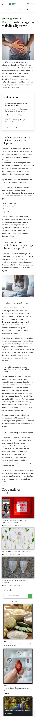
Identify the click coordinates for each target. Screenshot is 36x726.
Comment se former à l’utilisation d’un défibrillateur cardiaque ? (14, 521)
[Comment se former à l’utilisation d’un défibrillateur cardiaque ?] (18, 507)
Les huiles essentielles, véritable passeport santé (17, 551)
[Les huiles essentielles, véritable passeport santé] (18, 538)
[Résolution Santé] (12, 4)
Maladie (5, 685)
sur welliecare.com (23, 157)
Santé (4, 525)
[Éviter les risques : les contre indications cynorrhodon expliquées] (18, 666)
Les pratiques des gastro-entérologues (17, 127)
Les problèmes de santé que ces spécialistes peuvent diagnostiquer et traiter (16, 121)
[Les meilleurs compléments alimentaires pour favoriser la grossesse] (18, 706)
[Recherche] (28, 4)
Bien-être (5, 554)
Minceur (5, 641)
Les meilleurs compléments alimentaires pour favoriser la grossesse (17, 710)
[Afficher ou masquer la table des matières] (25, 97)
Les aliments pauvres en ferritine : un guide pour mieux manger (17, 645)
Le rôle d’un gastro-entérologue (14, 115)
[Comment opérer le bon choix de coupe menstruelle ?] (18, 567)
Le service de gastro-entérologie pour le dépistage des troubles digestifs (17, 110)
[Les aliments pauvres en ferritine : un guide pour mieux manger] (18, 621)
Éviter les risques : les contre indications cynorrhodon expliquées (16, 689)
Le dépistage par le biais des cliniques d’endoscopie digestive (16, 104)
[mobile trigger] (3, 4)
